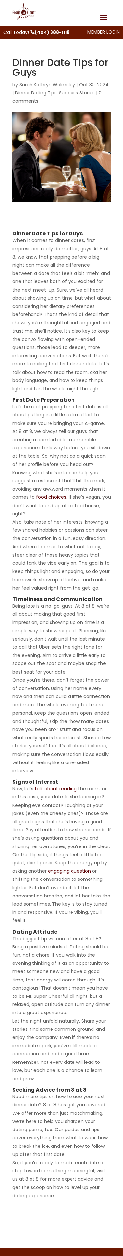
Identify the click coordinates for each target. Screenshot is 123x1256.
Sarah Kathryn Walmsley (47, 84)
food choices (51, 497)
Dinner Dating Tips (36, 93)
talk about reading (56, 788)
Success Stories (77, 93)
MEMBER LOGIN (103, 32)
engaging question (69, 871)
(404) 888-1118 (52, 32)
